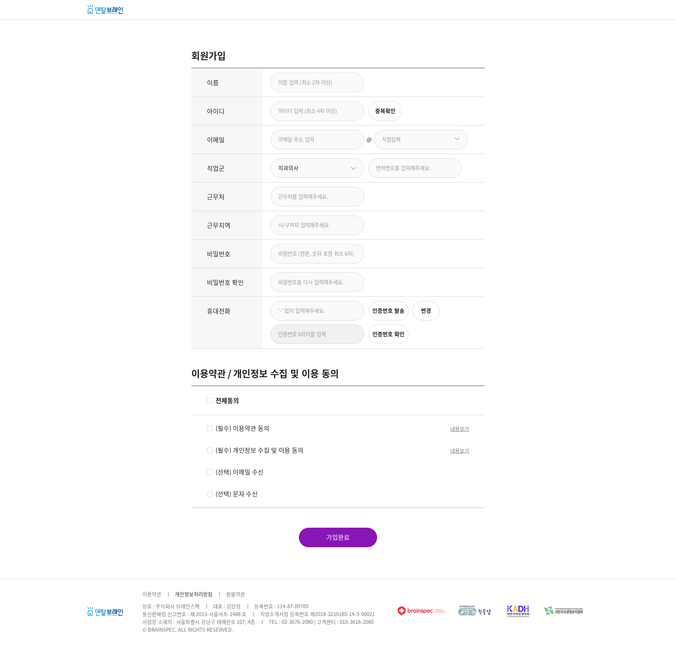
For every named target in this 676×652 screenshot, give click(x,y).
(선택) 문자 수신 (237, 494)
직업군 (216, 168)
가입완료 (338, 537)
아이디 (216, 111)
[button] (457, 139)
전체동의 (227, 401)
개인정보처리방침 (193, 594)
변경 (426, 310)
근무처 (216, 197)
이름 (213, 83)
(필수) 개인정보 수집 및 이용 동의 (260, 450)
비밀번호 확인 (225, 282)
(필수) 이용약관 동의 (243, 428)
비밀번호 (218, 254)
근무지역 (218, 225)
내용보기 (459, 429)
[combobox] (317, 168)
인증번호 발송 (388, 310)
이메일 (216, 140)
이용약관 (151, 594)
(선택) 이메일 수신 (240, 472)
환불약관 (235, 594)
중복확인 (385, 111)
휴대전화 (218, 311)
